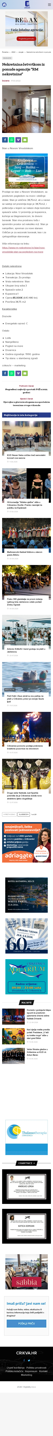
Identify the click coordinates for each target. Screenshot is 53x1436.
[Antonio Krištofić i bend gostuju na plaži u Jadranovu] (26, 632)
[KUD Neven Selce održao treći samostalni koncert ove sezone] (26, 438)
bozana (5, 80)
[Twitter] (29, 1360)
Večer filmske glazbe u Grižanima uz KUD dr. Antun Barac (37, 1052)
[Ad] (26, 28)
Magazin (7, 58)
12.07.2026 (13, 802)
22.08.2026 (33, 1022)
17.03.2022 (15, 81)
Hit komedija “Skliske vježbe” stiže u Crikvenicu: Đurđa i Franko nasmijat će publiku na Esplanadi (24, 505)
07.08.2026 (13, 512)
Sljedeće (23, 814)
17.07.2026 (13, 706)
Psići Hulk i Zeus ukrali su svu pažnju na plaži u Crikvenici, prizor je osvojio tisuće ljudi (25, 699)
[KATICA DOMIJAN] (26, 1226)
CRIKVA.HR (26, 1353)
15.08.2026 (33, 1042)
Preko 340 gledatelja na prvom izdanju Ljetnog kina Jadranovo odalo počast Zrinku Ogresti (25, 602)
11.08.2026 (13, 462)
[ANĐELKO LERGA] (26, 1186)
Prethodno (10, 814)
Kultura (10, 546)
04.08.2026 (13, 559)
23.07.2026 (13, 656)
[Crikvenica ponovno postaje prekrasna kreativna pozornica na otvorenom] (26, 729)
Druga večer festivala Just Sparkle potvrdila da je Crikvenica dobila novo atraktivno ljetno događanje (24, 796)
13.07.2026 (13, 753)
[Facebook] (24, 1360)
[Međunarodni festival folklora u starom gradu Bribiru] (26, 535)
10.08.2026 (33, 1059)
